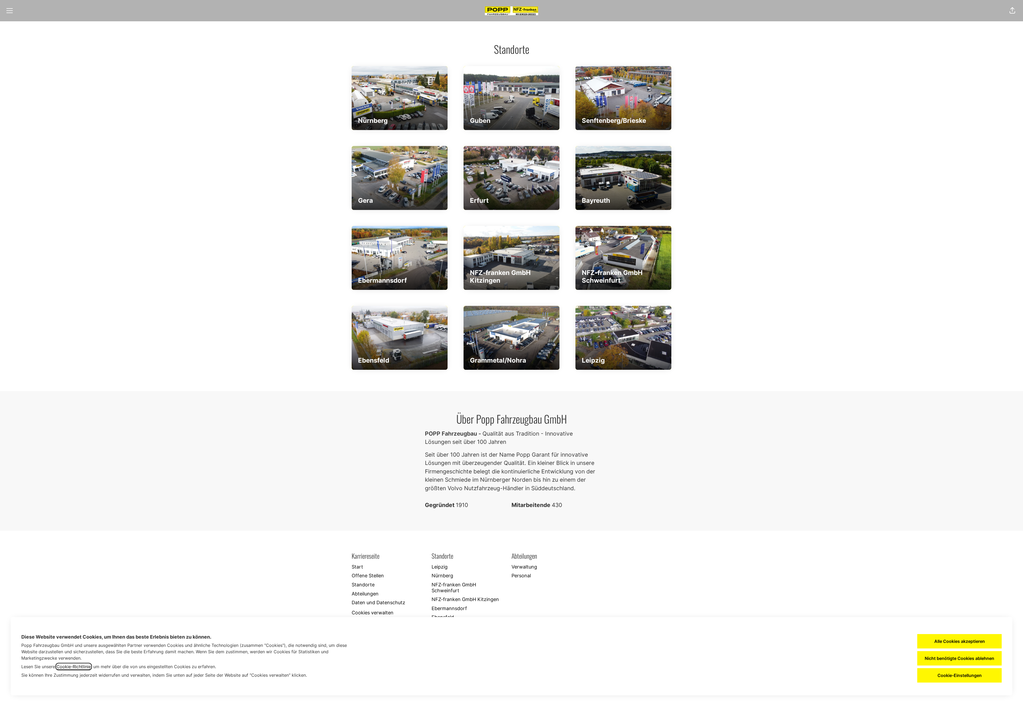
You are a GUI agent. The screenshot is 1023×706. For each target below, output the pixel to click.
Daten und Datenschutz (378, 602)
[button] (1012, 10)
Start (357, 567)
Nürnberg (442, 575)
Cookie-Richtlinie (73, 666)
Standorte (363, 584)
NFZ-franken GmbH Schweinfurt (454, 587)
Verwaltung (524, 567)
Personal (521, 575)
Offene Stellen (368, 575)
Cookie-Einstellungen (959, 675)
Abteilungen (365, 594)
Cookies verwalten (372, 612)
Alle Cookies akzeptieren (959, 641)
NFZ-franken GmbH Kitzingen (465, 599)
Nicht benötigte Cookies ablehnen (959, 658)
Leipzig (440, 567)
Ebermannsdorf (449, 608)
